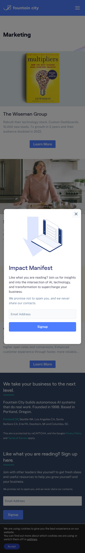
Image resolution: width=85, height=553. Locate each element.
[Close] (76, 214)
